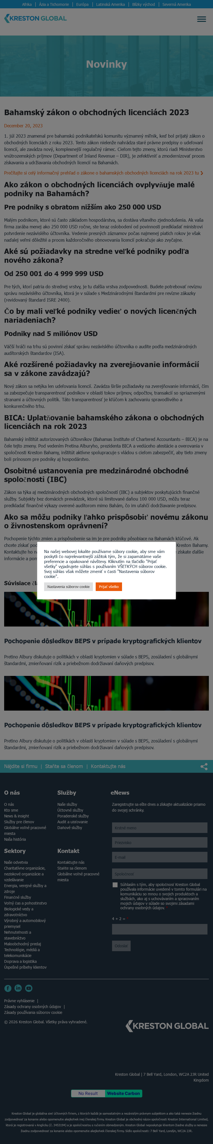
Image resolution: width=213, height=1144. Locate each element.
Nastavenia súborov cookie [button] (68, 587)
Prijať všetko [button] (109, 587)
